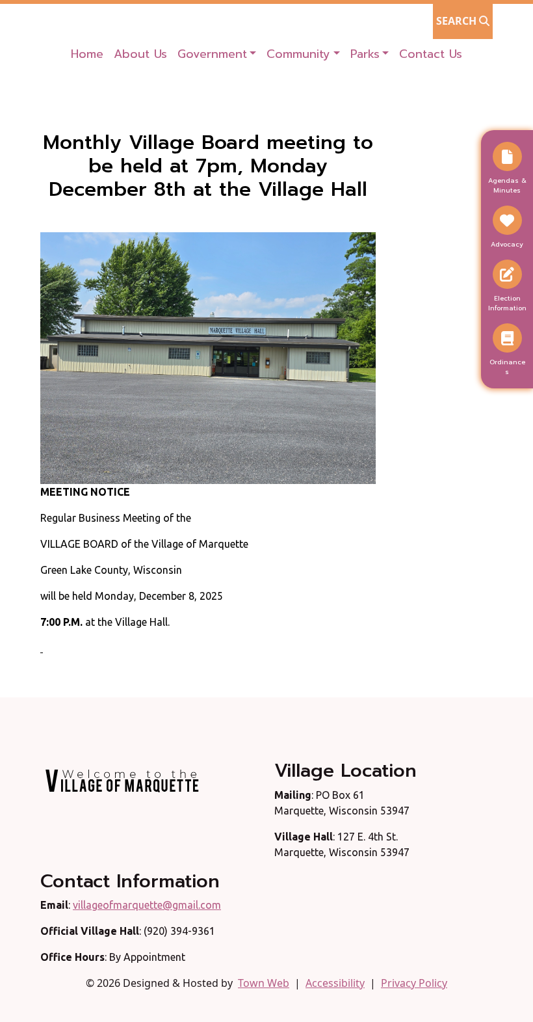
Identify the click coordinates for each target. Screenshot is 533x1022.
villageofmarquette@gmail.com (147, 905)
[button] (217, 54)
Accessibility (335, 983)
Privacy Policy (414, 983)
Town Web (263, 983)
